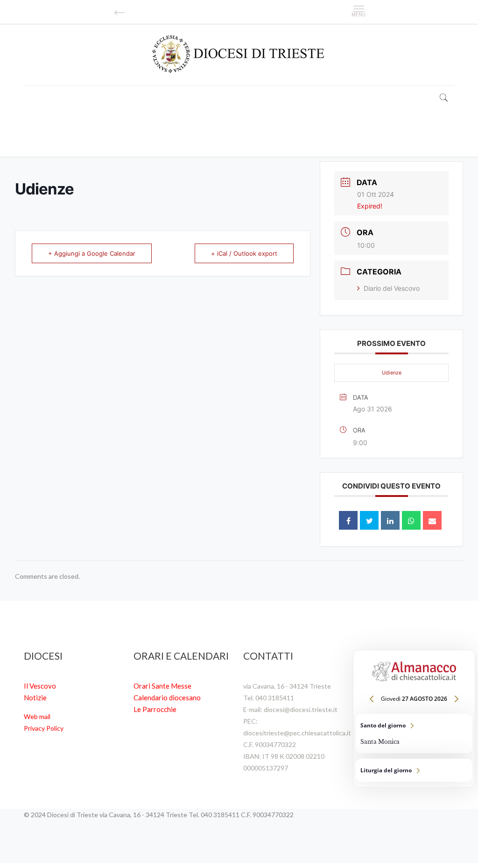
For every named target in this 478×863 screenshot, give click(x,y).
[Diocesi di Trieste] (239, 54)
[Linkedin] (390, 520)
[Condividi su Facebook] (348, 520)
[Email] (432, 520)
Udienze (391, 372)
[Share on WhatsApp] (411, 520)
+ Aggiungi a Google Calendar (91, 253)
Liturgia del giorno (414, 770)
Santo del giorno (414, 733)
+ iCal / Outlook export (244, 253)
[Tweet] (369, 520)
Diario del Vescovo (392, 288)
